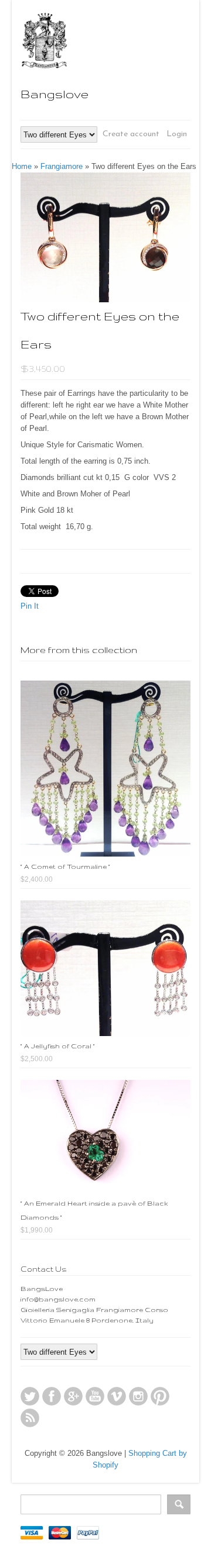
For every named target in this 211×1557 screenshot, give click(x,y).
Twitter (30, 1396)
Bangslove (55, 94)
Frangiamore (61, 166)
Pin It (30, 606)
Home (22, 166)
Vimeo (116, 1396)
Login (176, 134)
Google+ (73, 1396)
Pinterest (160, 1396)
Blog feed (30, 1417)
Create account (131, 134)
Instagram (138, 1396)
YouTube (95, 1396)
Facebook (51, 1396)
